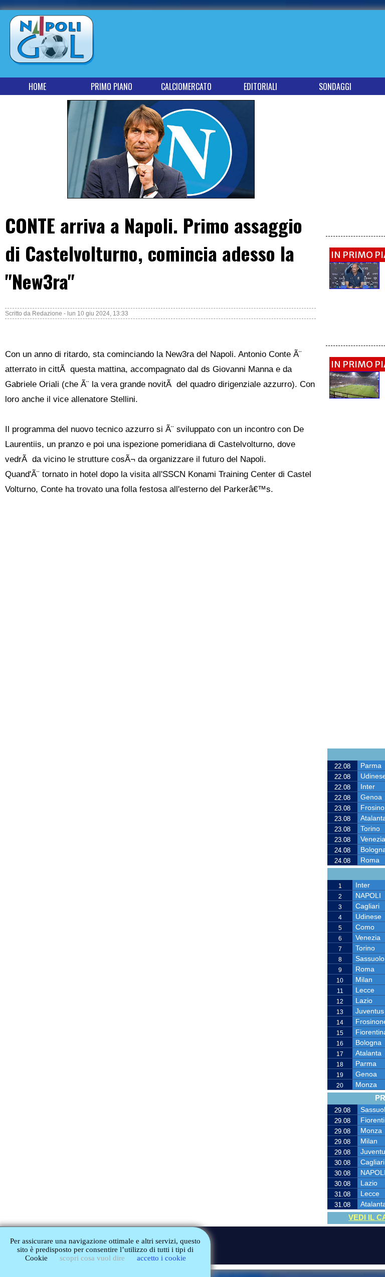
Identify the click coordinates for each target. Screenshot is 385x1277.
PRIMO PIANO (111, 86)
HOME (37, 86)
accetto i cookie (161, 1258)
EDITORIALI (260, 86)
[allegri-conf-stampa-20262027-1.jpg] (354, 286)
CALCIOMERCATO (186, 86)
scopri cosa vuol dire (92, 1258)
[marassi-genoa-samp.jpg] (354, 396)
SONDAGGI (335, 86)
